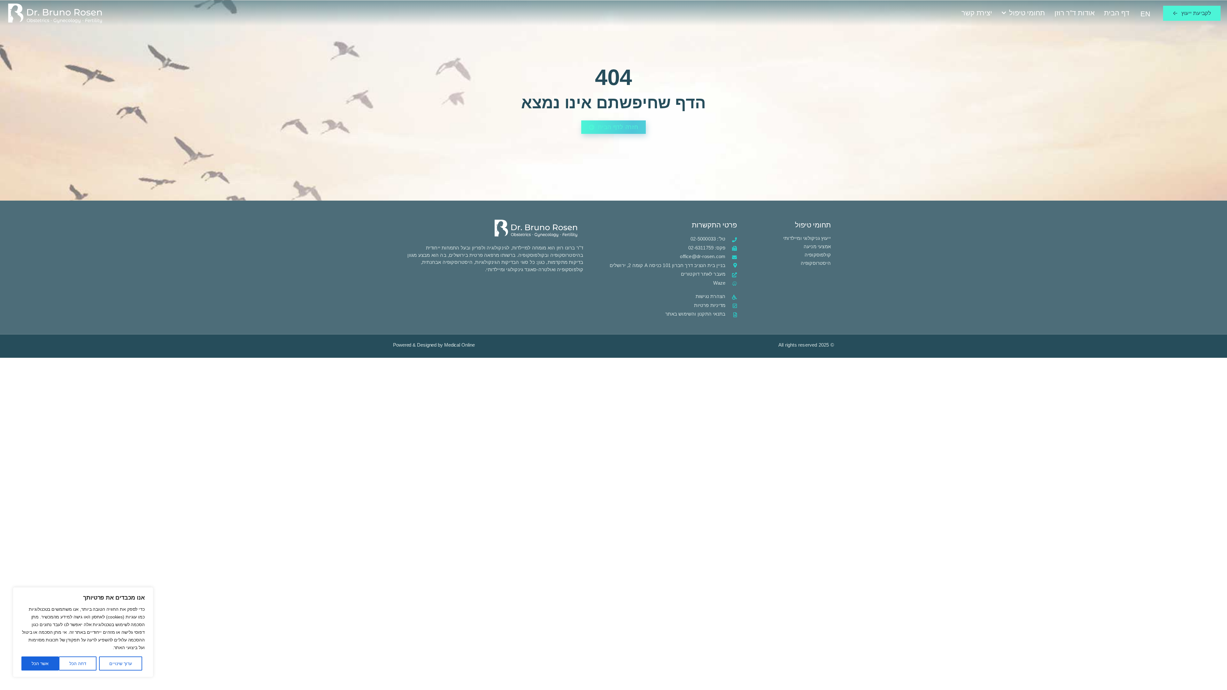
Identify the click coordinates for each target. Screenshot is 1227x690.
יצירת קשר (976, 13)
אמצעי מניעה (817, 246)
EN (1145, 14)
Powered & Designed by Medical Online (434, 345)
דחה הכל (77, 663)
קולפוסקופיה (818, 254)
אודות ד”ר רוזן (1074, 13)
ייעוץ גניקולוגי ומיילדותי (806, 238)
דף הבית (1116, 13)
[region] (83, 632)
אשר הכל (40, 663)
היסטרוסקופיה (816, 263)
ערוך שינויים (120, 663)
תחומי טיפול (1027, 13)
